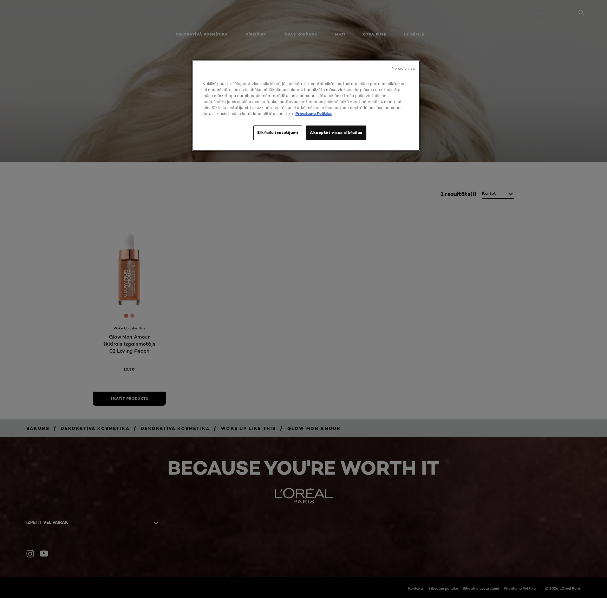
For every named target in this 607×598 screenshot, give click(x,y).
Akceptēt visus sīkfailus (336, 132)
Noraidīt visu (403, 68)
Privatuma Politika (313, 113)
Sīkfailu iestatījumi (277, 132)
